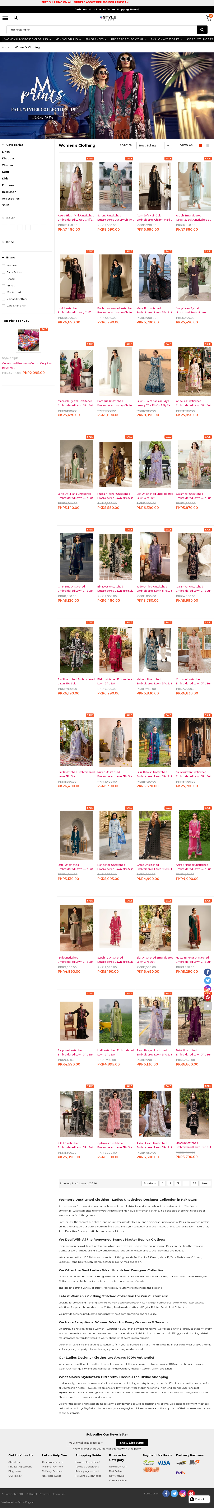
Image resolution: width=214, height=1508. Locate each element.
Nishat (11, 285)
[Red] (4, 227)
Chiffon (173, 1276)
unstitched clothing (92, 1276)
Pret (61, 1231)
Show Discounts (132, 1442)
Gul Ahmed (14, 292)
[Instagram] (182, 1493)
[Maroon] (43, 227)
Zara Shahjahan (16, 305)
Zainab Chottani (17, 298)
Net (205, 1276)
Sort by (126, 145)
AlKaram (153, 1257)
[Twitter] (174, 1493)
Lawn (190, 1276)
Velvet (198, 1276)
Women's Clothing (27, 47)
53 (194, 1183)
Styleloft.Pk (66, 1392)
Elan (90, 1261)
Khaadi (11, 278)
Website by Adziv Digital (17, 1502)
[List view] (208, 145)
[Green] (35, 227)
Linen (182, 1276)
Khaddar (162, 1276)
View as (186, 145)
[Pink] (12, 227)
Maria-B (12, 265)
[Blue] (20, 227)
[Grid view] (200, 145)
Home (5, 47)
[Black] (28, 227)
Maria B (164, 1257)
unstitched (94, 1231)
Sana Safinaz (15, 272)
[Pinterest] (191, 1493)
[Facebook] (166, 1493)
